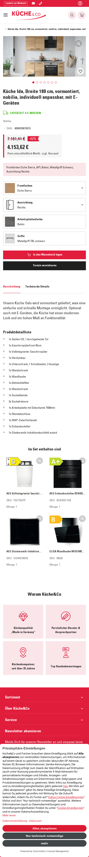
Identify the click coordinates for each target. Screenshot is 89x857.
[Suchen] (72, 15)
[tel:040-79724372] (40, 3)
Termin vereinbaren (45, 265)
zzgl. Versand (50, 153)
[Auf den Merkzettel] (80, 71)
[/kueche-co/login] (80, 3)
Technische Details (37, 286)
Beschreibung (11, 286)
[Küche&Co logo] (29, 15)
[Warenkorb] (82, 15)
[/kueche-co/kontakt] (33, 3)
